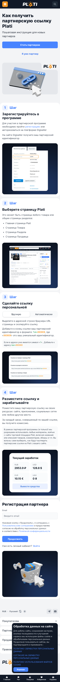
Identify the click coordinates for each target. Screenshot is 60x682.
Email (4, 510)
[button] (7, 678)
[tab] (16, 314)
